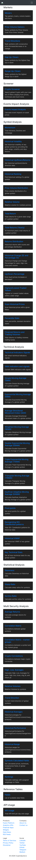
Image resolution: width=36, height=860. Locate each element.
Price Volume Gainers (14, 27)
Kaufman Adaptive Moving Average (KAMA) (17, 493)
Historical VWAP (12, 538)
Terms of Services (9, 840)
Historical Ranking (13, 174)
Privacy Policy (8, 843)
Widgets (6, 830)
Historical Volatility (13, 141)
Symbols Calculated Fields (17, 760)
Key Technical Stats (13, 552)
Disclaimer (7, 845)
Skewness (9, 570)
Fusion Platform (8, 823)
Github (21, 847)
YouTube (22, 845)
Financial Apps (8, 827)
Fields (7, 795)
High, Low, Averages (14, 670)
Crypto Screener (12, 89)
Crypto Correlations (14, 656)
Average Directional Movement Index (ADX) (15, 411)
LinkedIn (22, 840)
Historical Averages (14, 712)
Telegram (22, 850)
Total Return (10, 213)
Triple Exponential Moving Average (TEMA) (16, 460)
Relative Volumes (13, 686)
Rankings (9, 777)
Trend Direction (12, 698)
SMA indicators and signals (17, 366)
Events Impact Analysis (15, 109)
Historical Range (12, 744)
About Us (22, 823)
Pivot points (10, 508)
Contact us (23, 825)
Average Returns (12, 612)
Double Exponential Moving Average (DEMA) (17, 444)
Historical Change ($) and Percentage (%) (16, 256)
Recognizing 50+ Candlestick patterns (14, 523)
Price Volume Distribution (16, 188)
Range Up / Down (13, 71)
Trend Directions (12, 41)
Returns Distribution (14, 241)
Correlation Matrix (13, 626)
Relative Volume (12, 202)
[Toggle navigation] (31, 3)
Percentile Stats (12, 318)
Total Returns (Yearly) (15, 227)
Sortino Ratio (11, 596)
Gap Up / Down (11, 57)
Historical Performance (15, 728)
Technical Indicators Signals (17, 352)
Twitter (22, 843)
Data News (7, 832)
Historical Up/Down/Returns (17, 160)
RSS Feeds (7, 834)
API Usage (9, 810)
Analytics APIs (8, 825)
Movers (8, 13)
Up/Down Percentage (14, 274)
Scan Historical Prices (15, 304)
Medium (22, 852)
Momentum (10, 127)
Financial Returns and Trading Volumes (14, 333)
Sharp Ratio (10, 584)
